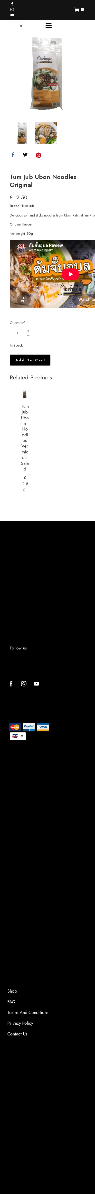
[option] (46, 73)
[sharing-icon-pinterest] (38, 156)
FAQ (11, 1002)
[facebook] (12, 3)
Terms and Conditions (27, 1012)
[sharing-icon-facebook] (13, 156)
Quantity (17, 322)
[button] (17, 26)
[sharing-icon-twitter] (25, 156)
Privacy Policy (20, 1023)
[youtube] (12, 15)
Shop (12, 991)
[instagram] (12, 9)
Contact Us (17, 1034)
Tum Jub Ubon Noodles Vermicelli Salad (25, 437)
